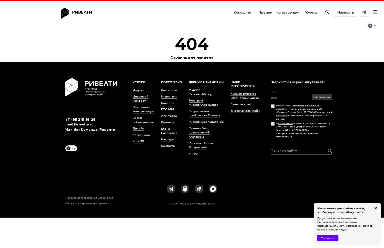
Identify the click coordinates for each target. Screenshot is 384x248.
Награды (167, 139)
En (374, 25)
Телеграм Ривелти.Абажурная (203, 102)
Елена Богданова (169, 130)
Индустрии (169, 96)
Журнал (311, 12)
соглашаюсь (285, 123)
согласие (281, 115)
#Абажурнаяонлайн (245, 110)
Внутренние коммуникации (143, 109)
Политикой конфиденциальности (337, 224)
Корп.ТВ (138, 141)
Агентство (169, 115)
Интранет (140, 90)
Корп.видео (141, 135)
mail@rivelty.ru (79, 124)
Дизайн (138, 128)
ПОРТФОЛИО (171, 82)
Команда (167, 122)
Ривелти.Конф (241, 104)
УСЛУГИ (139, 82)
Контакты (168, 145)
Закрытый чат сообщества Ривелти (204, 113)
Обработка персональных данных (87, 203)
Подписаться (321, 97)
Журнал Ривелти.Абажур (201, 91)
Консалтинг (244, 12)
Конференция (288, 12)
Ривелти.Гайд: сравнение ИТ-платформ (199, 132)
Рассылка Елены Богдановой (201, 145)
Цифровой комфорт (140, 98)
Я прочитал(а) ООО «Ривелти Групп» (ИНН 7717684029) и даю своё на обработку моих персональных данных (304, 112)
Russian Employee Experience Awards (244, 95)
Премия (265, 12)
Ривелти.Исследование (206, 121)
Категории (169, 90)
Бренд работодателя (143, 119)
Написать (345, 12)
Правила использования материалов (89, 198)
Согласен (328, 238)
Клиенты (167, 103)
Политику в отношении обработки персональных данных (298, 107)
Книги (193, 153)
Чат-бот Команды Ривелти (90, 129)
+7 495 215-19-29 (80, 119)
